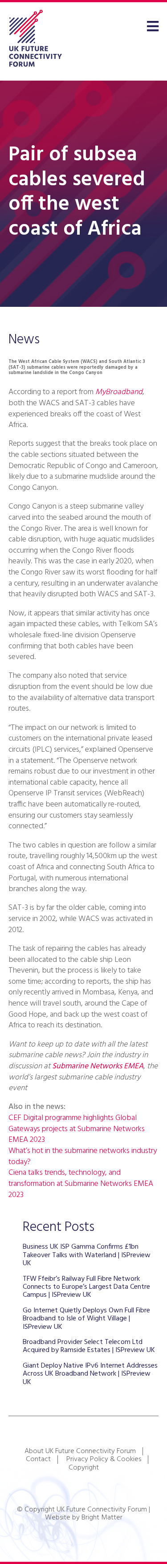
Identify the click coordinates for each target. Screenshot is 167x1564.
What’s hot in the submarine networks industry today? (82, 1156)
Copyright (84, 1468)
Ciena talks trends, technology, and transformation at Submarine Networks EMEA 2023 (80, 1183)
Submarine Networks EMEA (97, 1066)
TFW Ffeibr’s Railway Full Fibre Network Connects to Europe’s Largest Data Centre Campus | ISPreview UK (86, 1287)
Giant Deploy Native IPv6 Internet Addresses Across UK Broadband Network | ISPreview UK (90, 1374)
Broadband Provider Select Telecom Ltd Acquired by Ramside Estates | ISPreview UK (89, 1346)
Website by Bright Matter (83, 1517)
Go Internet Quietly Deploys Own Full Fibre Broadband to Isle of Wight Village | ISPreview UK (86, 1319)
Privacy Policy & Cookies (103, 1459)
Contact (38, 1459)
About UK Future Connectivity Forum (80, 1451)
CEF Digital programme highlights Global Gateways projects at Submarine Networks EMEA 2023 (76, 1129)
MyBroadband (119, 392)
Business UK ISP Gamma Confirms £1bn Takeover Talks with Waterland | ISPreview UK (87, 1255)
